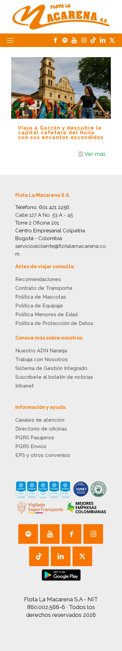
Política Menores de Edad (46, 314)
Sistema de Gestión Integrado (51, 368)
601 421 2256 (54, 207)
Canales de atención (39, 420)
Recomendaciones (38, 279)
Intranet (24, 386)
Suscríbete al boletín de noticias (54, 377)
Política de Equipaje (39, 306)
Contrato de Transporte (44, 288)
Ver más (95, 153)
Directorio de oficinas (41, 429)
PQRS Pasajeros (34, 438)
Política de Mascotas (40, 297)
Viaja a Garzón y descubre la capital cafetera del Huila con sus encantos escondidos (61, 132)
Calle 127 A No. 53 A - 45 (44, 215)
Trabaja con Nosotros (41, 359)
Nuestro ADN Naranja (41, 351)
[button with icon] (28, 534)
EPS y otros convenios (42, 455)
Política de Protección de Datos (54, 323)
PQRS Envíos (30, 446)
